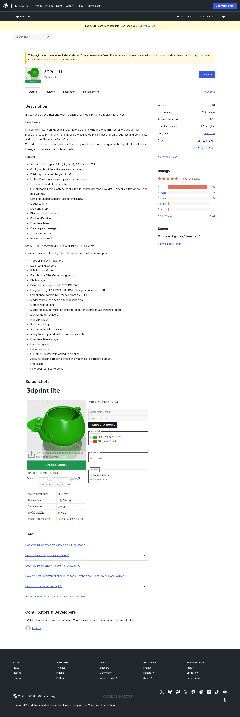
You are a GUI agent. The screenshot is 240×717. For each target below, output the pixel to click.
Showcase (62, 662)
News (16, 667)
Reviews (50, 91)
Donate (148, 672)
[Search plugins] (47, 37)
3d (199, 141)
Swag (147, 678)
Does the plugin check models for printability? (52, 565)
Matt (190, 667)
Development (91, 91)
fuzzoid (52, 77)
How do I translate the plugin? (43, 586)
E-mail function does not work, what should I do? (55, 596)
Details (33, 91)
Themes (60, 667)
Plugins (60, 672)
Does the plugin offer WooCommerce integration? (55, 545)
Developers (106, 672)
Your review (165, 216)
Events (147, 667)
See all (211, 216)
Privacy (17, 678)
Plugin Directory (21, 16)
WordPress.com (197, 662)
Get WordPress (225, 5)
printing (209, 147)
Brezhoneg (49, 696)
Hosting (17, 672)
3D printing (208, 141)
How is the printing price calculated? (47, 555)
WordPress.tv (108, 678)
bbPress (193, 672)
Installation (68, 91)
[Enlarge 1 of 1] (144, 391)
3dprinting (198, 147)
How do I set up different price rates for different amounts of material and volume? (75, 576)
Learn (103, 662)
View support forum (169, 243)
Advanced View (167, 157)
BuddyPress (195, 678)
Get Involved (150, 662)
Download (207, 74)
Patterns (61, 678)
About (16, 662)
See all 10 (209, 133)
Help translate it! (146, 25)
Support (210, 91)
